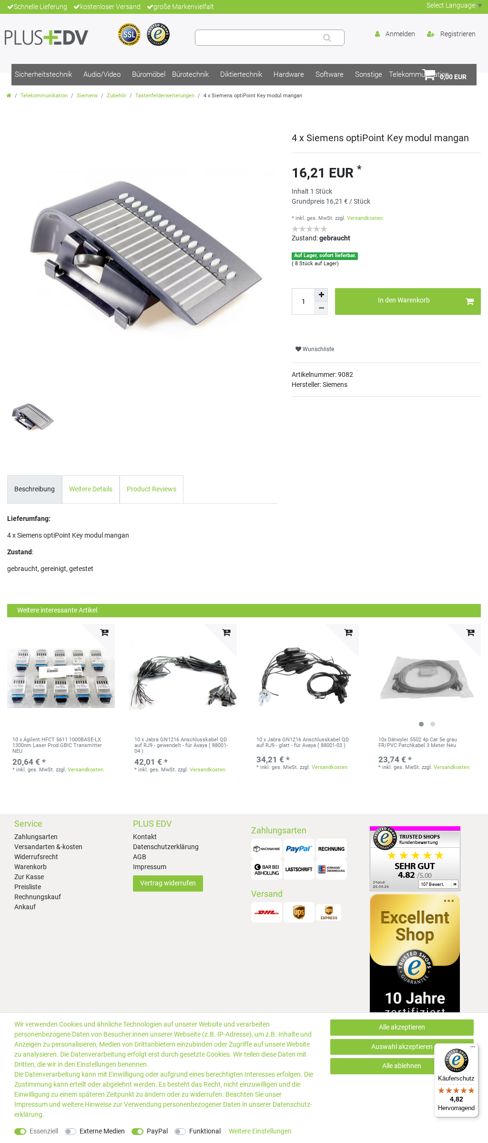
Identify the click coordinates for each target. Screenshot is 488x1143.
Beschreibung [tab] (34, 489)
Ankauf (25, 907)
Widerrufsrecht (36, 857)
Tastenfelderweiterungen (164, 96)
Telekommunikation (44, 96)
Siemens (87, 96)
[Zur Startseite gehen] (9, 96)
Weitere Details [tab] (90, 489)
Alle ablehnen (401, 1066)
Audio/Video (102, 74)
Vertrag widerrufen (168, 883)
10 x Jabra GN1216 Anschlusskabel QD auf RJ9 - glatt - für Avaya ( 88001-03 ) (302, 742)
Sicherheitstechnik (43, 74)
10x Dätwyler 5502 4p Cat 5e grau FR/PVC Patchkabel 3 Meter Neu (417, 742)
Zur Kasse (29, 877)
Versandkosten (365, 218)
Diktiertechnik (241, 74)
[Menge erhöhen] (321, 294)
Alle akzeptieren (402, 1027)
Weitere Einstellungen (260, 1131)
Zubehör (116, 96)
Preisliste (27, 887)
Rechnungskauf (37, 897)
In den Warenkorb (404, 300)
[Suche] (327, 37)
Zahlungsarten (36, 837)
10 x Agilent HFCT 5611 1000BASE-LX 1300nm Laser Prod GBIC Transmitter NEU (57, 746)
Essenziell (44, 1131)
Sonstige (368, 74)
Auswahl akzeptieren (402, 1046)
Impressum (149, 867)
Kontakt (145, 837)
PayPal (157, 1131)
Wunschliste (317, 349)
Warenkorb (30, 867)
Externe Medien (102, 1131)
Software (329, 74)
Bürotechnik (190, 74)
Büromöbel (148, 74)
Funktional (205, 1131)
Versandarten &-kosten (48, 847)
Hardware (289, 74)
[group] (427, 678)
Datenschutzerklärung (166, 847)
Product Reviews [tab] (151, 489)
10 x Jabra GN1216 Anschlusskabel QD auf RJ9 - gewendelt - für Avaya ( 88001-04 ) (181, 746)
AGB (139, 857)
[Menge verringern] (321, 308)
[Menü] (472, 1049)
